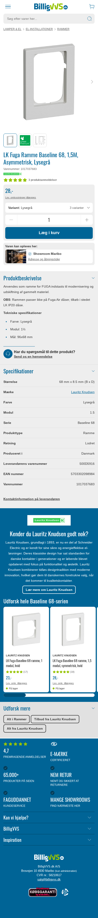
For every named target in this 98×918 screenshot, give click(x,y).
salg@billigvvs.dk (49, 879)
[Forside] (51, 6)
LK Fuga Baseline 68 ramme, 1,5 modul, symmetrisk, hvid (72, 663)
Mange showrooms (70, 801)
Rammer (63, 29)
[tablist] (49, 140)
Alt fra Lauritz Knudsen (25, 728)
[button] (49, 256)
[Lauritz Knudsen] (12, 174)
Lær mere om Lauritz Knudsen (49, 590)
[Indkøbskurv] (92, 6)
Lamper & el (12, 29)
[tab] (10, 140)
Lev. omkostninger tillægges (20, 197)
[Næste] (92, 82)
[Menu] (8, 6)
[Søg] (89, 19)
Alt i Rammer (16, 719)
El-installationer (39, 29)
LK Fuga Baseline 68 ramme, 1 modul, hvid (24, 663)
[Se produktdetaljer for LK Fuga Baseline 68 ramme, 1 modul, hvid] (26, 629)
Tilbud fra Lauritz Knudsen (55, 719)
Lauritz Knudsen (83, 392)
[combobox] (49, 208)
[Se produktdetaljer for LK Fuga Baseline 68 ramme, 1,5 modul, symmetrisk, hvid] (72, 629)
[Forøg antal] (87, 220)
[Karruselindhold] (49, 82)
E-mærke (60, 756)
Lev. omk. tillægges (16, 683)
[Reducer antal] (11, 220)
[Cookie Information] (65, 892)
